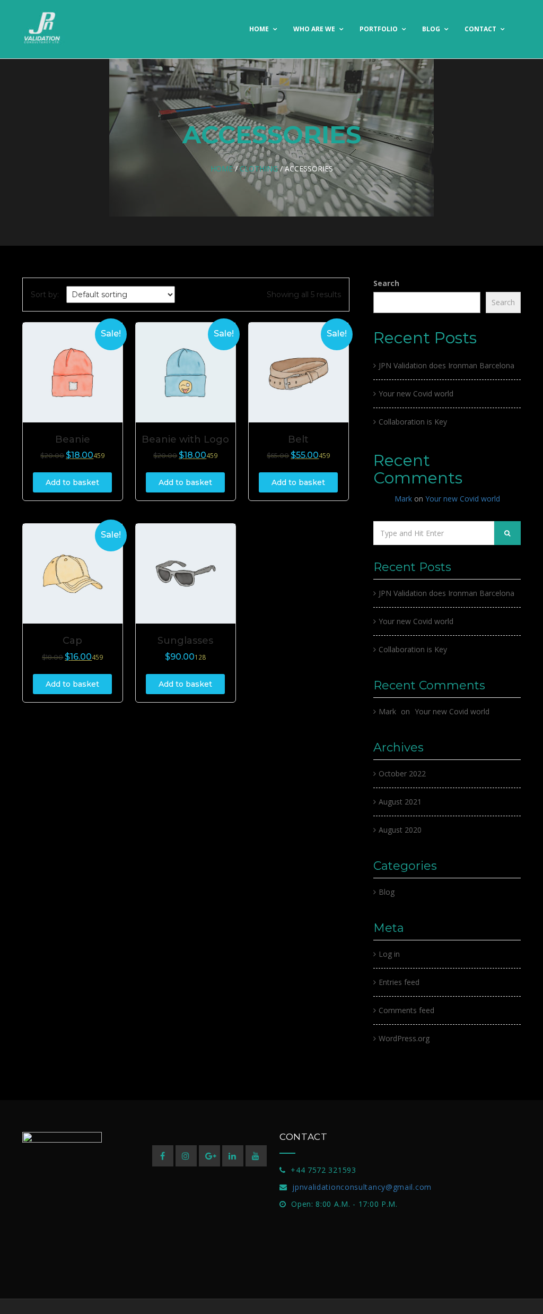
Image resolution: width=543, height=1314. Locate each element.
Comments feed (406, 1010)
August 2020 (400, 830)
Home (259, 28)
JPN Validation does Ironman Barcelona (446, 365)
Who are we (315, 28)
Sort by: (45, 294)
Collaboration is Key (413, 422)
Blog (432, 28)
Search (386, 283)
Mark (403, 499)
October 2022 (402, 773)
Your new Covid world (416, 393)
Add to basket (72, 482)
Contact (481, 28)
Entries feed (399, 982)
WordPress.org (404, 1038)
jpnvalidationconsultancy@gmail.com (362, 1187)
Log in (389, 954)
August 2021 (400, 802)
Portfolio (379, 28)
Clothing (259, 168)
